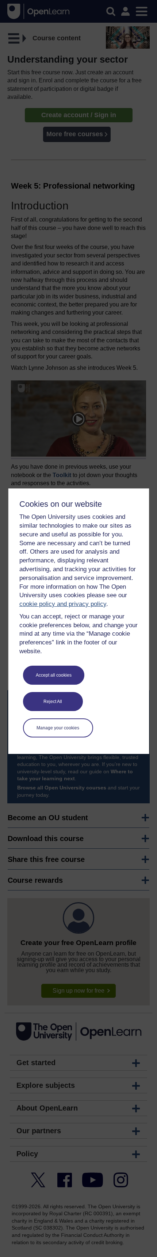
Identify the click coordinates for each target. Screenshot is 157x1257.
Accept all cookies (54, 675)
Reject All (52, 701)
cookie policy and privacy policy (62, 603)
